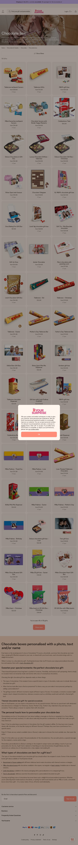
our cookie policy (33, 429)
